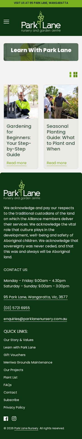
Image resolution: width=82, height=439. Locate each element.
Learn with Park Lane (20, 347)
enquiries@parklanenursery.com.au (35, 318)
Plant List (11, 377)
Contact (10, 392)
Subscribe (11, 400)
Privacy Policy (14, 407)
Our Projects (13, 370)
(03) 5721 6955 (17, 308)
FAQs (8, 385)
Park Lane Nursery (26, 428)
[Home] (41, 21)
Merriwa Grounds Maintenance (28, 362)
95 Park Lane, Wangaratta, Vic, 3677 (36, 297)
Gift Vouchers (15, 355)
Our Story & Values (18, 340)
